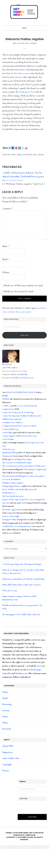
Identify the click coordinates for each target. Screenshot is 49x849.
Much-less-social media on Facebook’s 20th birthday (23, 579)
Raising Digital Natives (11, 486)
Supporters (7, 752)
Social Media (27, 154)
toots (39, 666)
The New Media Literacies (12, 496)
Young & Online (10, 519)
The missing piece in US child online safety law (21, 614)
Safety (5, 716)
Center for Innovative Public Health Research (21, 415)
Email (5, 259)
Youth (5, 698)
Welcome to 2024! (9, 590)
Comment (7, 208)
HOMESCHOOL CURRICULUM (24, 835)
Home (5, 692)
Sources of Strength (10, 516)
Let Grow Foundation (11, 479)
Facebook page (34, 669)
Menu (24, 28)
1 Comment (33, 43)
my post (9, 533)
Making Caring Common (12, 482)
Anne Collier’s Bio (10, 758)
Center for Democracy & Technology (18, 412)
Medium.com (21, 673)
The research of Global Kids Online (17, 462)
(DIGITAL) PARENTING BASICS (20, 392)
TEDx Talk (10, 367)
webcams (40, 154)
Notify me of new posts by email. (19, 291)
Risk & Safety (17, 154)
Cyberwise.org (8, 449)
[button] (44, 23)
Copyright (7, 764)
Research (6, 728)
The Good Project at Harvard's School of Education (23, 466)
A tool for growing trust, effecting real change (21, 564)
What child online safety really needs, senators (21, 584)
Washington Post (27, 92)
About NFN (7, 746)
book (23, 452)
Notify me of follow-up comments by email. (23, 285)
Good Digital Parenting (21, 459)
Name (5, 246)
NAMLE (5, 399)
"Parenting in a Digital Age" (35, 469)
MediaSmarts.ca (8, 492)
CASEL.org (7, 405)
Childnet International (11, 419)
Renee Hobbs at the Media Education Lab (19, 489)
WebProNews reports (20, 73)
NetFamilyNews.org (24, 13)
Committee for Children (12, 422)
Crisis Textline (8, 439)
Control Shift (7, 432)
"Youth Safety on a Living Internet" (16, 526)
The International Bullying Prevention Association (23, 476)
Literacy (6, 710)
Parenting (7, 704)
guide (19, 502)
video (35, 154)
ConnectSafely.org (10, 429)
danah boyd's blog (9, 452)
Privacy (5, 770)
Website (5, 272)
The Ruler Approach (11, 509)
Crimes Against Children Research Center (19, 436)
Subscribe (24, 335)
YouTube (15, 377)
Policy (5, 722)
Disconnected (7, 456)
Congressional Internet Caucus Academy (19, 425)
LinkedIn (23, 374)
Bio (3, 364)
